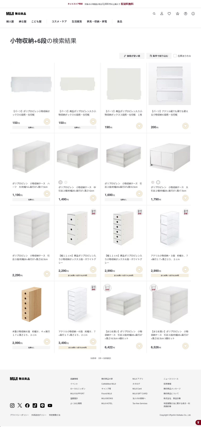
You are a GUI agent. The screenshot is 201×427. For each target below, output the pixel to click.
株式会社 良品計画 (172, 398)
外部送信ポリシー (38, 415)
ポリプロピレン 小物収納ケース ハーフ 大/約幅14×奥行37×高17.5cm (31, 185)
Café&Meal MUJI (108, 383)
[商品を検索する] (154, 13)
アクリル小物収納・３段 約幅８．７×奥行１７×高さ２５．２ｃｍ (169, 257)
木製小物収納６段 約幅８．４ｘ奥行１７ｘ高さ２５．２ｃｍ (31, 333)
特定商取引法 (54, 415)
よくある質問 (76, 403)
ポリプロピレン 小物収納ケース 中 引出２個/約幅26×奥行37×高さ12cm (78, 189)
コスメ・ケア (59, 21)
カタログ (136, 383)
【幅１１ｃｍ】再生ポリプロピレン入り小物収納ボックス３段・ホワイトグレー (77, 259)
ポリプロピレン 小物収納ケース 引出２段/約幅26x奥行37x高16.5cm (123, 185)
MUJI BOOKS (107, 398)
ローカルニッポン (77, 388)
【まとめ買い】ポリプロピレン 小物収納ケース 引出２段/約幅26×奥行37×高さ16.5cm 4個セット (123, 335)
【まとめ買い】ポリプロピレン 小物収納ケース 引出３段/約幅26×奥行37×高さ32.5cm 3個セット (169, 335)
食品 (119, 21)
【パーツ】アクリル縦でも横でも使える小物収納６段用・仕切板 (169, 113)
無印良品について (171, 393)
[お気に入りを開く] (169, 13)
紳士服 (22, 21)
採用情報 (167, 383)
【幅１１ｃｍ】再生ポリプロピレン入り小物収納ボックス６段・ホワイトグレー (123, 259)
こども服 (36, 21)
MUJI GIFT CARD (140, 393)
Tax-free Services (140, 403)
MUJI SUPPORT (77, 393)
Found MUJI (106, 393)
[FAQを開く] (185, 13)
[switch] (47, 121)
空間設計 (74, 398)
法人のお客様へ (139, 398)
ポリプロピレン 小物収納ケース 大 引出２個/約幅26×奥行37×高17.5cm (170, 189)
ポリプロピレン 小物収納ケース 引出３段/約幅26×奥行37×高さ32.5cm (31, 257)
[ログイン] (161, 13)
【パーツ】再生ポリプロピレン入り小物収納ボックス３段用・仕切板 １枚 (123, 113)
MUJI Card (137, 388)
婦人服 (10, 21)
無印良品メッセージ (172, 388)
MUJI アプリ (138, 378)
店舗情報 (74, 378)
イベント (74, 383)
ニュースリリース (171, 378)
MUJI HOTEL (107, 403)
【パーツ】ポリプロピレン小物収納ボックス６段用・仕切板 (31, 113)
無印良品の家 (107, 378)
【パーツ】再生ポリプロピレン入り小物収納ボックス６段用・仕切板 (77, 113)
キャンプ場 (106, 388)
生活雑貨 (77, 21)
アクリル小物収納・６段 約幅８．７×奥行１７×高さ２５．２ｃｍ (77, 333)
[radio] (60, 182)
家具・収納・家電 (97, 21)
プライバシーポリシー (19, 415)
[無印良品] (20, 378)
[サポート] (193, 13)
